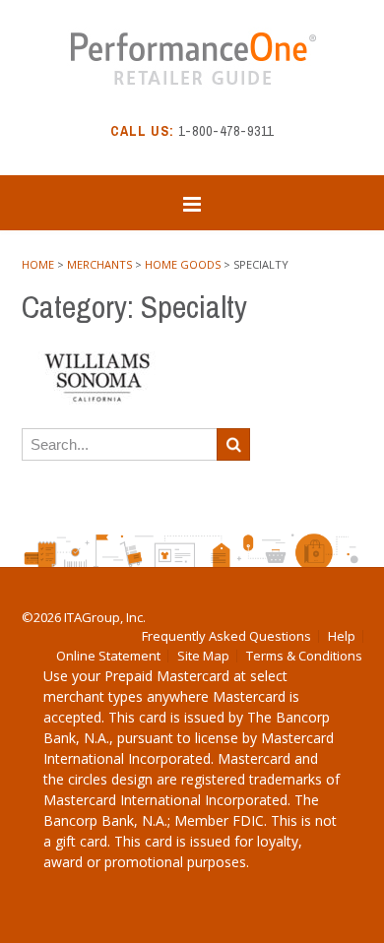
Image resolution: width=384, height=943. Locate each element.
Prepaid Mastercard (166, 675)
